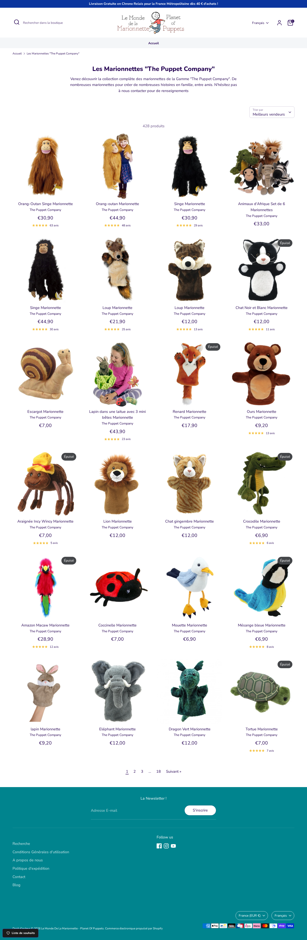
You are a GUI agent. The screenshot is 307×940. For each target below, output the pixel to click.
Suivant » (173, 771)
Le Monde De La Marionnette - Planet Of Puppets (72, 928)
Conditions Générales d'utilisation (41, 851)
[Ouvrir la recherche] (17, 22)
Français (258, 23)
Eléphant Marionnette (117, 729)
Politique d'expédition (31, 868)
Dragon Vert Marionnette (190, 729)
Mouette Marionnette (189, 625)
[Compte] (279, 23)
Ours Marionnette (261, 411)
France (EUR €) (250, 915)
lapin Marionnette (45, 729)
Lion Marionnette (117, 521)
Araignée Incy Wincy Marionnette (45, 521)
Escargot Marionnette (45, 411)
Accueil (153, 43)
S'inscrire (200, 810)
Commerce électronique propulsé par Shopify (134, 928)
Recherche (21, 843)
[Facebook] (159, 845)
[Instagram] (166, 845)
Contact (19, 876)
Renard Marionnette (189, 411)
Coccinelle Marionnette (117, 625)
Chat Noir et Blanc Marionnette (262, 307)
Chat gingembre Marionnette (189, 521)
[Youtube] (173, 845)
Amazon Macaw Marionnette (45, 625)
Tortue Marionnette (262, 729)
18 (158, 771)
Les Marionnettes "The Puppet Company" (53, 53)
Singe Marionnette (189, 203)
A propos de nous (28, 860)
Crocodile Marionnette (261, 521)
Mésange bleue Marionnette (261, 625)
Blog (16, 884)
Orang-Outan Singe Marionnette (45, 203)
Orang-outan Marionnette (117, 203)
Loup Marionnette (117, 307)
